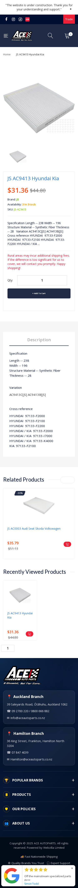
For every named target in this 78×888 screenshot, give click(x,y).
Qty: (10, 280)
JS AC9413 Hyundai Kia (20, 615)
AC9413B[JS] (37, 394)
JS (17, 199)
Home (7, 54)
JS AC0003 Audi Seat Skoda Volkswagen (34, 528)
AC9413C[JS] (18, 394)
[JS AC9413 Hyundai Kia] (17, 156)
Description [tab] (39, 340)
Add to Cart (40, 293)
